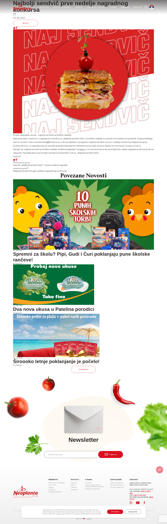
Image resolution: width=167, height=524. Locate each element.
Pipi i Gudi (52, 485)
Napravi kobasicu (62, 7)
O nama (113, 7)
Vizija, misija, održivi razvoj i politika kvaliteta (94, 485)
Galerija (74, 487)
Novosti (79, 7)
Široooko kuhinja (96, 7)
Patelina (52, 489)
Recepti (74, 489)
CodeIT (89, 519)
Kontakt (138, 7)
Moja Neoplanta (55, 492)
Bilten (73, 485)
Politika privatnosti (92, 489)
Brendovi (44, 7)
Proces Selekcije (117, 487)
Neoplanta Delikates (57, 483)
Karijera (125, 7)
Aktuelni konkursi (117, 485)
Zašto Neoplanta (116, 483)
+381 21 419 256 (139, 495)
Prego (51, 487)
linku (82, 149)
